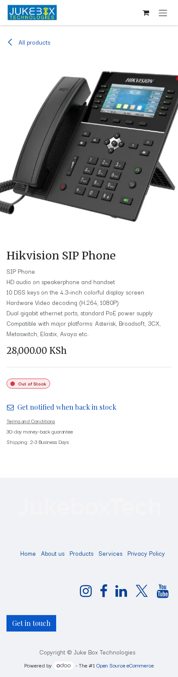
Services (110, 553)
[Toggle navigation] (163, 12)
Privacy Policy (146, 553)
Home (28, 553)
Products (81, 553)
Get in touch (31, 623)
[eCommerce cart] (145, 12)
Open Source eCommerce (125, 665)
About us (52, 553)
